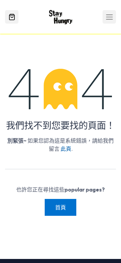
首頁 (60, 207)
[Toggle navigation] (109, 17)
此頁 (66, 148)
